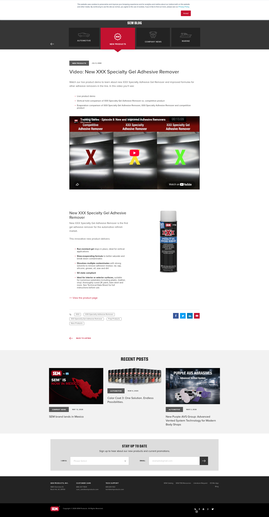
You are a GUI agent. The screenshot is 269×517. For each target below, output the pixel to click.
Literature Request (200, 483)
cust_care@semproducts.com (87, 489)
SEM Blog (134, 23)
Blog (217, 486)
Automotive (84, 40)
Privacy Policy (184, 6)
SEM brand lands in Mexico (66, 416)
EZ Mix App (214, 483)
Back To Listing (83, 338)
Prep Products (114, 319)
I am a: (64, 461)
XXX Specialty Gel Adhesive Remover (86, 319)
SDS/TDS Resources (183, 483)
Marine (186, 41)
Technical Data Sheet (97, 285)
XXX (77, 314)
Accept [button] (185, 13)
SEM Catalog (168, 483)
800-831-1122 (110, 487)
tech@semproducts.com (115, 489)
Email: (142, 461)
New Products (118, 44)
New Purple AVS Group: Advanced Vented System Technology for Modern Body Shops (191, 420)
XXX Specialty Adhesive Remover (99, 314)
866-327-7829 (81, 487)
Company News (153, 42)
